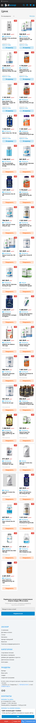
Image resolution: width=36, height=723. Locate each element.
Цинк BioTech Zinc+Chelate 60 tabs (25, 551)
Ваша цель (4, 673)
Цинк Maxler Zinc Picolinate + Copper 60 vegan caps (8, 103)
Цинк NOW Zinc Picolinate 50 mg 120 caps (8, 581)
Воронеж (5, 1)
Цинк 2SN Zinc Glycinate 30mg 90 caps (26, 164)
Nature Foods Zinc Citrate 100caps (24, 345)
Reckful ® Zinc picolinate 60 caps (9, 39)
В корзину (9, 48)
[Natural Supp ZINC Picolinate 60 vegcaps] (27, 272)
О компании (4, 630)
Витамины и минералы (8, 655)
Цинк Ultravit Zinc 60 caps (8, 522)
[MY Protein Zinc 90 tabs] (9, 480)
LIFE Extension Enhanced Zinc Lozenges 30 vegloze (9, 315)
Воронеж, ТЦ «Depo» (7, 699)
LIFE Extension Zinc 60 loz (8, 194)
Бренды (3, 670)
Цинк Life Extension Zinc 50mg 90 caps (25, 492)
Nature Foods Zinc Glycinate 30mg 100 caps (9, 70)
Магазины (4, 637)
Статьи (3, 634)
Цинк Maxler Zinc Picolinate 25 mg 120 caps (25, 226)
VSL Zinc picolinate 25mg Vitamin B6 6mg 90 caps (8, 165)
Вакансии (4, 641)
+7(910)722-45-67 (24, 684)
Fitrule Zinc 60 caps (7, 403)
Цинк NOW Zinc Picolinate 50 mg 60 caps (26, 133)
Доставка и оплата (6, 632)
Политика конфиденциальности (10, 644)
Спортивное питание (7, 653)
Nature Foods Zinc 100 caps (8, 255)
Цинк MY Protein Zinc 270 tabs (25, 463)
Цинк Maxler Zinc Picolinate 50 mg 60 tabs (26, 522)
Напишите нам (30, 721)
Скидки (3, 675)
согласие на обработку (24, 603)
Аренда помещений (7, 639)
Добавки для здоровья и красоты (10, 657)
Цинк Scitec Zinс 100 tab (9, 133)
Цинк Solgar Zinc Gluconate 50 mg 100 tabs (8, 434)
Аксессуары (4, 662)
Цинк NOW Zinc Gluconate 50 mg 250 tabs (25, 195)
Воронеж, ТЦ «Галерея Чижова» (10, 708)
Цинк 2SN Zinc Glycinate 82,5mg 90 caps (9, 285)
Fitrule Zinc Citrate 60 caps (25, 255)
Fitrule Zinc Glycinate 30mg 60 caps (8, 374)
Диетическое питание (7, 659)
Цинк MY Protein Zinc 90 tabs (8, 492)
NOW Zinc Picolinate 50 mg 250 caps (26, 374)
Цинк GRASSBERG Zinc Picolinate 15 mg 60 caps (26, 403)
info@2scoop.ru (5, 686)
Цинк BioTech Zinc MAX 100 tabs (9, 551)
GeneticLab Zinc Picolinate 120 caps (7, 463)
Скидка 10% (16, 721)
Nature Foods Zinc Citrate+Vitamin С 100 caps (25, 40)
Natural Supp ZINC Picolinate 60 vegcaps (25, 285)
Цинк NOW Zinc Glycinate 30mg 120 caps (26, 102)
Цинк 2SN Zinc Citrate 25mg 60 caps (8, 225)
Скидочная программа (7, 677)
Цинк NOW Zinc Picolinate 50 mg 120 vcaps (25, 71)
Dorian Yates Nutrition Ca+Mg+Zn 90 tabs (25, 314)
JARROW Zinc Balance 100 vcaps (8, 345)
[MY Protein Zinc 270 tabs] (27, 450)
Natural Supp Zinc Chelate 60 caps (24, 433)
